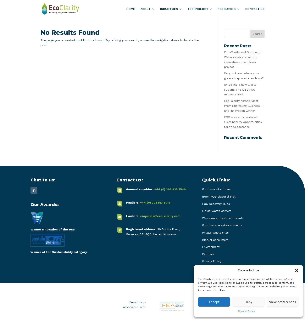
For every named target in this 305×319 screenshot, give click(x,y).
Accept (214, 302)
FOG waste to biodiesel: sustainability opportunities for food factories (243, 122)
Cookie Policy (246, 311)
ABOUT (145, 9)
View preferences (282, 302)
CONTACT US (255, 9)
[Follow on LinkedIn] (33, 190)
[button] (297, 271)
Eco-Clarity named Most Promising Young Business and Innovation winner (242, 105)
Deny (248, 302)
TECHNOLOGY (198, 9)
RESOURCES (227, 9)
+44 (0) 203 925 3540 (170, 189)
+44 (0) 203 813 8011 (155, 202)
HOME (130, 9)
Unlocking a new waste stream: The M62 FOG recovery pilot (240, 89)
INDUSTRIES (169, 9)
